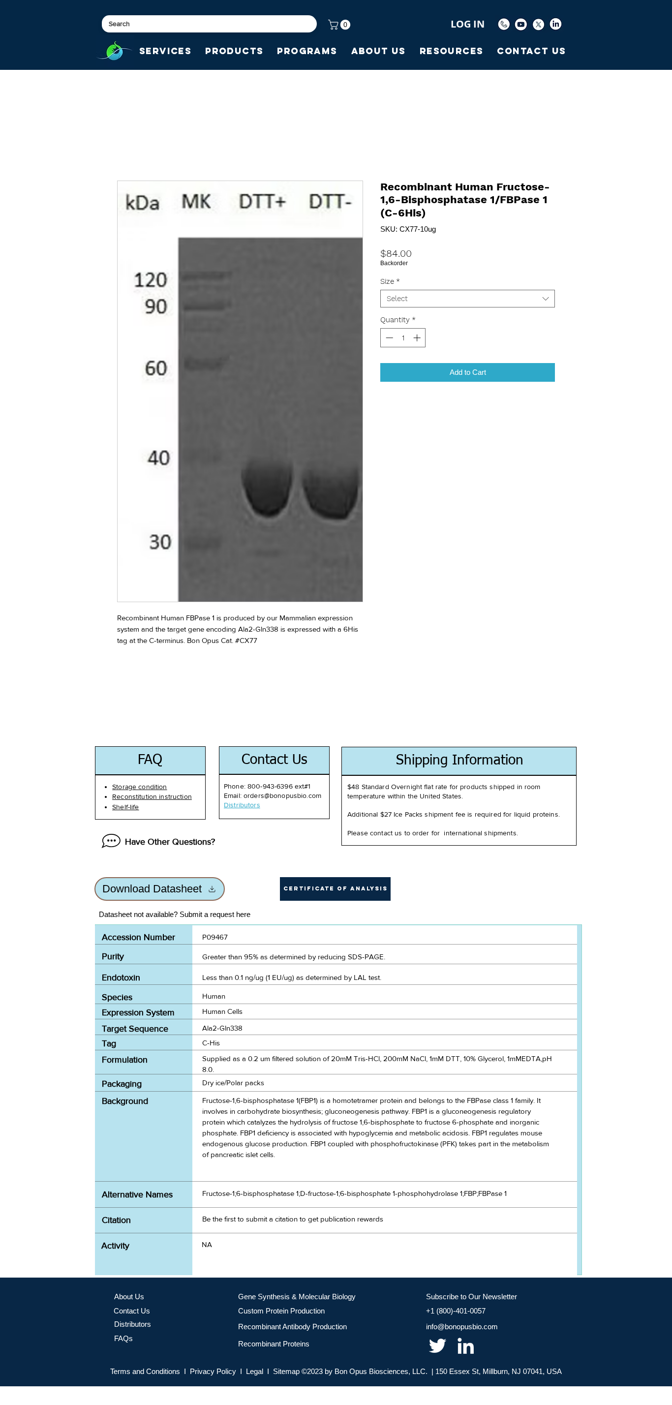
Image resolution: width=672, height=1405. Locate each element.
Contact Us (132, 1311)
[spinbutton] (403, 338)
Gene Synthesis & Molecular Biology (297, 1296)
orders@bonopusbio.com (282, 795)
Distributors (132, 1324)
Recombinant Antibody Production (292, 1326)
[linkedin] (465, 1345)
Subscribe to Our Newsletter (471, 1296)
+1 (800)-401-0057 (456, 1311)
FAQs (123, 1338)
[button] (340, 25)
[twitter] (437, 1345)
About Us (129, 1296)
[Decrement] (388, 338)
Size (390, 281)
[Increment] (418, 338)
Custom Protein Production (281, 1311)
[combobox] (467, 298)
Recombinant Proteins (273, 1344)
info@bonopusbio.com (462, 1326)
